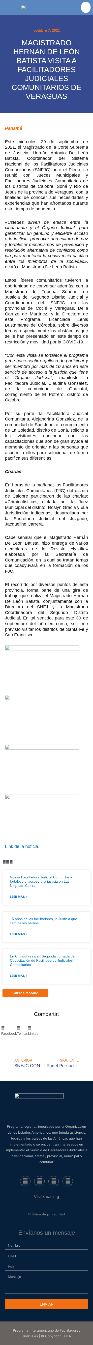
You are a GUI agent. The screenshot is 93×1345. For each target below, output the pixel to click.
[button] (86, 7)
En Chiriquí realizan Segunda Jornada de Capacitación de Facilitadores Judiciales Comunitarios (42, 960)
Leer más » (19, 896)
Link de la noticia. (22, 846)
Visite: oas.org (46, 1197)
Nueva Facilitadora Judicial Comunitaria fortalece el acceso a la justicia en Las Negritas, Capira (41, 881)
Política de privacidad (46, 1214)
